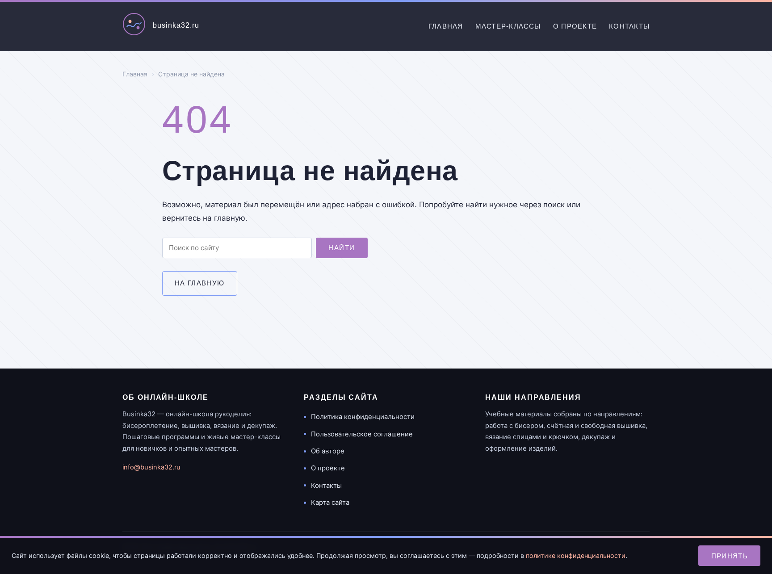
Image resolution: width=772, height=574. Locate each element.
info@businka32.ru (151, 467)
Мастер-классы (508, 26)
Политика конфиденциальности (363, 417)
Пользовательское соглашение (362, 434)
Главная (445, 26)
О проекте (575, 26)
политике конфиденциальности (575, 555)
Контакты (629, 26)
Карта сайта (330, 503)
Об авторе (327, 451)
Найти (341, 247)
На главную (200, 283)
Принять (729, 556)
